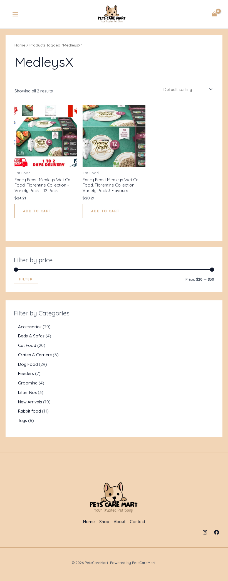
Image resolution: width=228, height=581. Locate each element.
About (119, 521)
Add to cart (37, 211)
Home (19, 45)
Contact (137, 521)
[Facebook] (216, 532)
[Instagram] (204, 532)
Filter (26, 279)
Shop (104, 521)
